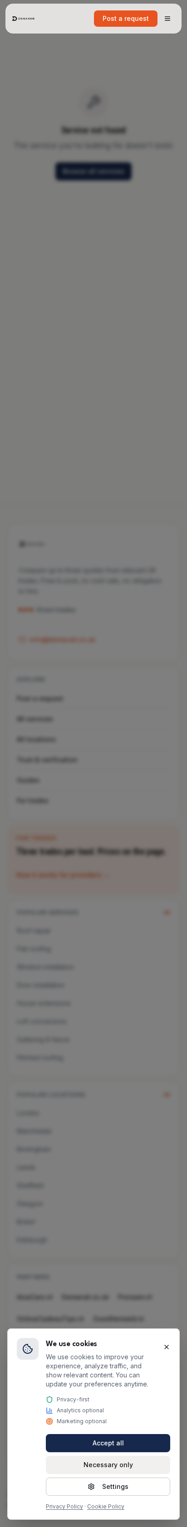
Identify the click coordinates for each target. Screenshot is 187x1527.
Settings (115, 1486)
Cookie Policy (105, 1506)
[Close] (166, 1347)
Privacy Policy (64, 1506)
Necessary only (108, 1465)
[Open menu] (167, 18)
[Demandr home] (23, 18)
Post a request (126, 18)
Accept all (108, 1443)
